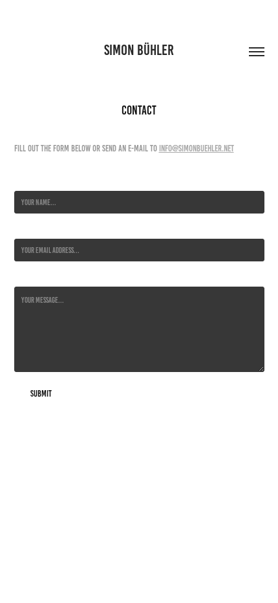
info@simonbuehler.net (196, 148)
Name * (23, 181)
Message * (27, 276)
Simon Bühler (139, 50)
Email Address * (35, 229)
